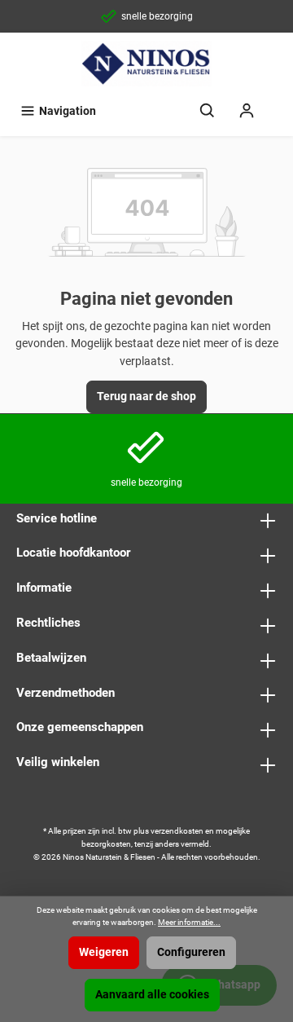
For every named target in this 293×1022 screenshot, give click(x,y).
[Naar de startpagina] (146, 63)
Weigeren (104, 952)
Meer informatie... (189, 922)
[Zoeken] (207, 111)
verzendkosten (177, 831)
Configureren (191, 952)
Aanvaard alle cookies (152, 995)
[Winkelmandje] (276, 103)
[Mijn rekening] (246, 111)
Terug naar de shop (146, 396)
